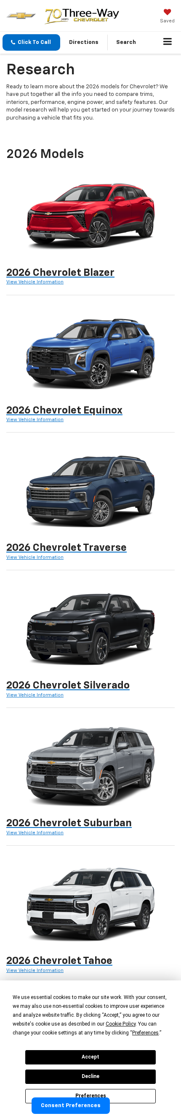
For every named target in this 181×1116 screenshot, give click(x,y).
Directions (83, 42)
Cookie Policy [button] (121, 1024)
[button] (31, 42)
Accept (90, 1057)
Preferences (90, 1096)
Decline (90, 1076)
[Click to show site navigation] (167, 43)
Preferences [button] (145, 1033)
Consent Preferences (71, 1105)
